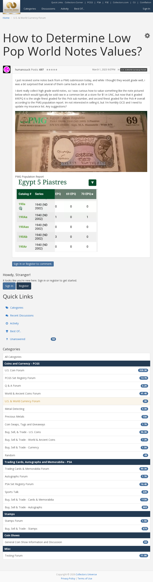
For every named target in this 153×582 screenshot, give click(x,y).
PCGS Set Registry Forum (76, 378)
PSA (99, 2)
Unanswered (32, 339)
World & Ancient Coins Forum (76, 393)
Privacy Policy (68, 578)
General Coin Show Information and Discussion (76, 542)
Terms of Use (85, 578)
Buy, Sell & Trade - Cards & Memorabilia (76, 499)
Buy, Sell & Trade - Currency (76, 447)
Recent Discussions (21, 315)
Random (76, 455)
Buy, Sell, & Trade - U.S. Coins (76, 432)
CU (134, 2)
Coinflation (145, 2)
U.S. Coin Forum (76, 370)
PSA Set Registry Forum (76, 484)
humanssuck (22, 69)
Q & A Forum (76, 385)
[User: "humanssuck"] (6, 69)
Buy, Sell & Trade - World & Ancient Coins (76, 439)
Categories (30, 8)
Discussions (48, 8)
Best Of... (79, 8)
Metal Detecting (76, 409)
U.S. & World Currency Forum (133, 69)
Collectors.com (121, 2)
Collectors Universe (86, 574)
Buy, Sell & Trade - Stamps (76, 528)
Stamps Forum (76, 520)
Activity (65, 8)
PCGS (90, 2)
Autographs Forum (76, 476)
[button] (147, 35)
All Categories (13, 357)
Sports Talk (76, 492)
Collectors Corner (74, 2)
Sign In (146, 8)
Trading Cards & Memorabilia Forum (76, 468)
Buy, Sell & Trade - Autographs (76, 507)
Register (31, 264)
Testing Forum (76, 555)
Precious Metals (76, 416)
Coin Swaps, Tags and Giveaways (76, 424)
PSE (107, 2)
